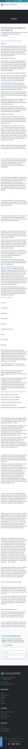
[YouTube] (14, 744)
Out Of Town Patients (5, 730)
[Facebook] (8, 744)
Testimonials (3, 697)
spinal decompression (7, 268)
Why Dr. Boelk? (4, 714)
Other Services (4, 718)
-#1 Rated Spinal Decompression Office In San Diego (13, 391)
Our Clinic (3, 726)
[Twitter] (16, 744)
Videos (2, 701)
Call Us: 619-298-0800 (17, 1)
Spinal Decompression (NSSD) (7, 711)
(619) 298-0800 (8, 645)
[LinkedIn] (19, 744)
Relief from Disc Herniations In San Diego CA (11, 40)
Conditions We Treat (5, 695)
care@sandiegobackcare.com (8, 684)
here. (15, 253)
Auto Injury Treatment (5, 716)
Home (2, 693)
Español (9, 1)
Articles (2, 699)
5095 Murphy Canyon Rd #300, (8, 678)
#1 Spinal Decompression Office (15, 521)
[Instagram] (11, 744)
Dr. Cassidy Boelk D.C (5, 728)
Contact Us (3, 703)
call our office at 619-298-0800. (19, 365)
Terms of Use (11, 741)
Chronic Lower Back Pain (7, 297)
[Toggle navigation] (25, 4)
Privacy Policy (17, 741)
